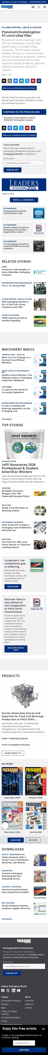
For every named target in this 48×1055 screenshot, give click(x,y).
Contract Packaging (11, 887)
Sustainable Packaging (12, 522)
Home (4, 267)
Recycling (6, 505)
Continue (24, 1050)
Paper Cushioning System (15, 738)
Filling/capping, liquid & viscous (21, 27)
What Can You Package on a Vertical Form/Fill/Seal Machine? (16, 360)
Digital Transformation (13, 854)
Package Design (9, 461)
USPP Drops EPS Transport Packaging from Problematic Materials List (16, 528)
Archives (33, 840)
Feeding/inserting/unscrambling (17, 283)
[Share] (15, 81)
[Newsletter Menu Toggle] (33, 7)
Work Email (9, 158)
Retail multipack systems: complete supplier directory (16, 907)
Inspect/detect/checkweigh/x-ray (16, 371)
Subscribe (16, 840)
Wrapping (6, 488)
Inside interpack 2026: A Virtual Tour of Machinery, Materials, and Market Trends (15, 860)
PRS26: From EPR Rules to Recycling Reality (15, 509)
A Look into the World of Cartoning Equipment (14, 391)
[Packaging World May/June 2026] (35, 781)
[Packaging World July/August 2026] (12, 781)
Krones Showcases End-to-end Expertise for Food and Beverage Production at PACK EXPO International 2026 (23, 716)
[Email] (10, 81)
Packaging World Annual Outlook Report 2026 (15, 212)
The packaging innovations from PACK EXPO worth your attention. (16, 246)
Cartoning (7, 387)
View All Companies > (24, 200)
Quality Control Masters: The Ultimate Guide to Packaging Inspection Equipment (17, 378)
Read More (12, 586)
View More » (7, 419)
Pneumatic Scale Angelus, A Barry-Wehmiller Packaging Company (19, 119)
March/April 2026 (12, 832)
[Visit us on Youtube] (18, 990)
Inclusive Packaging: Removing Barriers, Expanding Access (12, 876)
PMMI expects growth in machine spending (14, 319)
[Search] (39, 7)
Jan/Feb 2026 (36, 832)
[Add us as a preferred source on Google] (39, 81)
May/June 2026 (35, 798)
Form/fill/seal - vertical (13, 355)
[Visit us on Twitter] (8, 990)
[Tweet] (27, 81)
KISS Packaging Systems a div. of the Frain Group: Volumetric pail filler (15, 304)
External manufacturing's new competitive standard (15, 890)
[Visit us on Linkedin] (13, 990)
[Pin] (33, 81)
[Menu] (44, 7)
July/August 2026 (12, 798)
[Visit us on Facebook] (2, 990)
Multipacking (8, 903)
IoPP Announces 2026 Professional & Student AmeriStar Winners (20, 468)
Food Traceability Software (16, 744)
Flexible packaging (10, 315)
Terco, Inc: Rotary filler (13, 285)
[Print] (4, 81)
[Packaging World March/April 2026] (12, 815)
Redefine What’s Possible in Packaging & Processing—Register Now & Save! (16, 229)
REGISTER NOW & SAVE (16, 649)
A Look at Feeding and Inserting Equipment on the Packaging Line (16, 408)
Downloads (7, 871)
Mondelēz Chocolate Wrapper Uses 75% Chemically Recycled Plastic (16, 494)
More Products (13, 753)
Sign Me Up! (12, 170)
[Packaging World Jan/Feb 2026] (35, 815)
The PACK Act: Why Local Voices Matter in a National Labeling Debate (16, 545)
